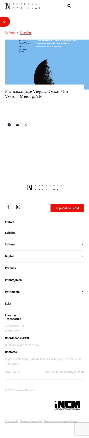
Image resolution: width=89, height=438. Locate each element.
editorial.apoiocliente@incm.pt (64, 371)
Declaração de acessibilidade (60, 421)
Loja (8, 303)
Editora (9, 222)
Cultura (10, 32)
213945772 (12, 371)
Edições (10, 232)
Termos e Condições (31, 421)
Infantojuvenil (14, 280)
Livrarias (11, 315)
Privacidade (11, 421)
